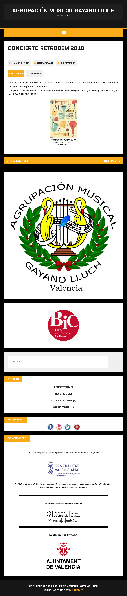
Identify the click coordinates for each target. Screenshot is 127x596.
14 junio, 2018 (21, 63)
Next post (111, 161)
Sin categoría (61, 407)
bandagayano (45, 63)
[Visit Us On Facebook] (50, 429)
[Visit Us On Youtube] (76, 429)
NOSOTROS (61, 393)
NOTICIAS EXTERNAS (61, 400)
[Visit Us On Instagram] (59, 429)
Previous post (18, 161)
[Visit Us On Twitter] (68, 429)
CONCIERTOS (34, 73)
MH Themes (76, 590)
